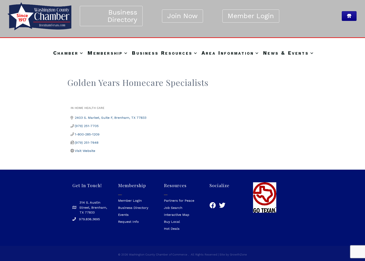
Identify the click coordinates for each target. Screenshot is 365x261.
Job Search (173, 208)
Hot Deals (172, 229)
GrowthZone (238, 254)
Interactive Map (176, 215)
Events (123, 215)
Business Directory (133, 208)
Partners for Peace (179, 201)
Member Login (130, 201)
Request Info (128, 222)
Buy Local (172, 222)
